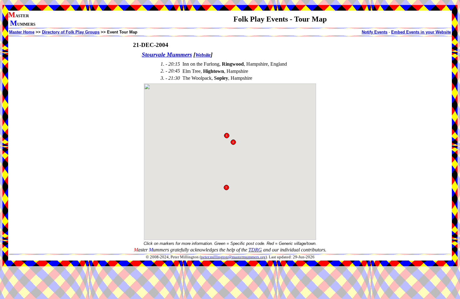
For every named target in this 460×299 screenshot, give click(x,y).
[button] (233, 142)
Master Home (21, 32)
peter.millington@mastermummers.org (233, 257)
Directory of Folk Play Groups (71, 32)
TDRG (255, 249)
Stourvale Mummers (167, 54)
